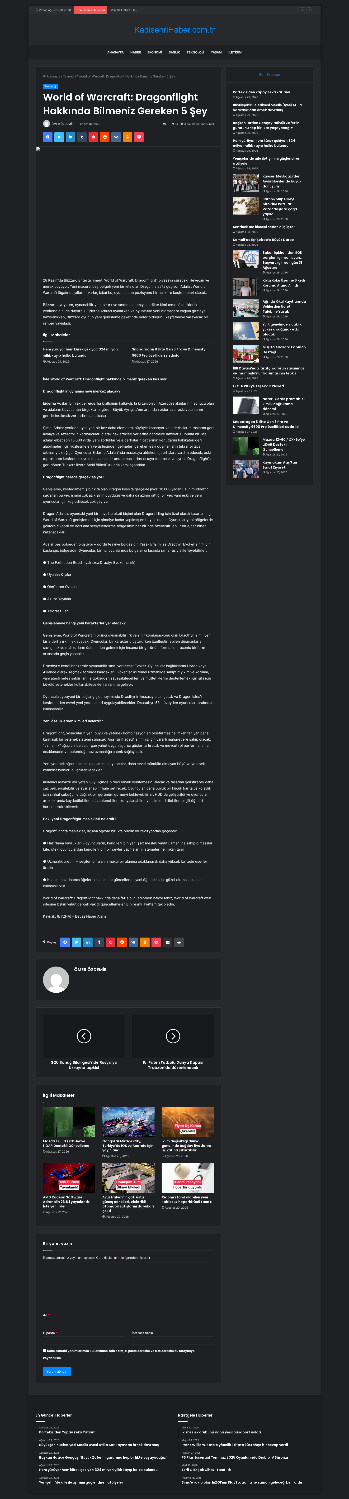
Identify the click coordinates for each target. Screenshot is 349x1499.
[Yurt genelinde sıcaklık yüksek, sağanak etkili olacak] (246, 331)
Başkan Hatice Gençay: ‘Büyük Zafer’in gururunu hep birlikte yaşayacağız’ (163, 10)
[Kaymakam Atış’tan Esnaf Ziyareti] (246, 469)
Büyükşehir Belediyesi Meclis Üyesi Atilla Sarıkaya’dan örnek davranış (267, 107)
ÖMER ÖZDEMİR (63, 124)
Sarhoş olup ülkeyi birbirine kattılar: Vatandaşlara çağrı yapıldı (280, 206)
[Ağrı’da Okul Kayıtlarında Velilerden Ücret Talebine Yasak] (246, 308)
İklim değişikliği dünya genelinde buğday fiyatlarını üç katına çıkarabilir (186, 1146)
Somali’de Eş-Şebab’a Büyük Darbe (263, 239)
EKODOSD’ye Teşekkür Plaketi (258, 386)
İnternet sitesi (142, 1333)
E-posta (50, 1333)
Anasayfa (115, 52)
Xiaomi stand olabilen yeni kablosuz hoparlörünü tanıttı (187, 1199)
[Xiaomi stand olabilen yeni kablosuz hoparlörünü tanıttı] (188, 1178)
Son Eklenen (269, 74)
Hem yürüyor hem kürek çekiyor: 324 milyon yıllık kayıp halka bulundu (264, 143)
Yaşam (216, 52)
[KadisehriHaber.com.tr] (174, 30)
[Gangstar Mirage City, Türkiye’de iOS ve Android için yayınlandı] (128, 1121)
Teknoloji (195, 52)
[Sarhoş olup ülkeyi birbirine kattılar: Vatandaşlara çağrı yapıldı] (246, 206)
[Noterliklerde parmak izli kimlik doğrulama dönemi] (246, 405)
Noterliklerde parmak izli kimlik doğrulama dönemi (284, 404)
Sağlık (174, 52)
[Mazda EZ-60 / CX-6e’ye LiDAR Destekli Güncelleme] (69, 1121)
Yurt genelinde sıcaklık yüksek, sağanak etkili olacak (282, 329)
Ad (46, 1315)
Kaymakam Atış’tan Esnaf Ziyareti (280, 465)
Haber (135, 52)
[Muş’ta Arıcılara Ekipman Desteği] (246, 354)
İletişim (235, 52)
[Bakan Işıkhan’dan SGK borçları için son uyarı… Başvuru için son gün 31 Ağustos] (246, 259)
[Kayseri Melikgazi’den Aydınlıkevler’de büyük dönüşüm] (246, 183)
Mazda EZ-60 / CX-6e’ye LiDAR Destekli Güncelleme (66, 1143)
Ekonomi (154, 52)
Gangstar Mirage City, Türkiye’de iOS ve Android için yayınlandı (127, 1146)
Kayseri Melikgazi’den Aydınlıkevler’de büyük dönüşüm (282, 181)
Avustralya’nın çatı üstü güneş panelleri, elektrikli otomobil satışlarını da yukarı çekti (128, 1204)
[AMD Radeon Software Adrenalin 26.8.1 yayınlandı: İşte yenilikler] (69, 1178)
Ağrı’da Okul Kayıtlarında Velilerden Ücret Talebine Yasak (284, 306)
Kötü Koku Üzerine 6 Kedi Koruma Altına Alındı (284, 283)
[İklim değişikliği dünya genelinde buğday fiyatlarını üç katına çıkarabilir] (188, 1121)
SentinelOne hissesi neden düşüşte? (264, 227)
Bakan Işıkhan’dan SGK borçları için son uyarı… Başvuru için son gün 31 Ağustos (282, 260)
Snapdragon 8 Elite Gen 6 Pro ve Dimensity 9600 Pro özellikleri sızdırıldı (266, 424)
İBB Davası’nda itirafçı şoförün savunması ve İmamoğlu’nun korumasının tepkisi (269, 371)
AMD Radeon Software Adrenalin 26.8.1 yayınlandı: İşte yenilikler (66, 1202)
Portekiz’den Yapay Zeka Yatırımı (261, 92)
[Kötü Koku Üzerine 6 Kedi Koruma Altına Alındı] (246, 287)
